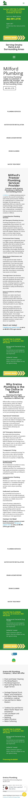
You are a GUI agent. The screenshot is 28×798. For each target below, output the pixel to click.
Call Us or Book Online (13, 16)
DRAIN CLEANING (14, 151)
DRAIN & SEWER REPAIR (14, 138)
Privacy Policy (16, 797)
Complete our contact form (11, 327)
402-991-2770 (9, 88)
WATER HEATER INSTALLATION (14, 125)
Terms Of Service (8, 797)
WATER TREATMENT (14, 164)
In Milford (5, 195)
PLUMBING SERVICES (14, 111)
